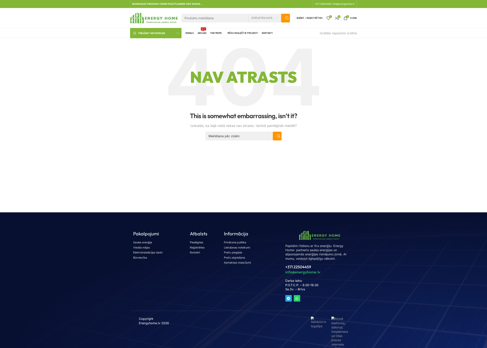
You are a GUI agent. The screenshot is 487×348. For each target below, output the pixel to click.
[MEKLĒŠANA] (285, 18)
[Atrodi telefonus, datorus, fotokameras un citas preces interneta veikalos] (339, 333)
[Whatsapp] (297, 298)
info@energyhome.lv (343, 3)
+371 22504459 (323, 3)
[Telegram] (288, 298)
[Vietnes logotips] (154, 18)
